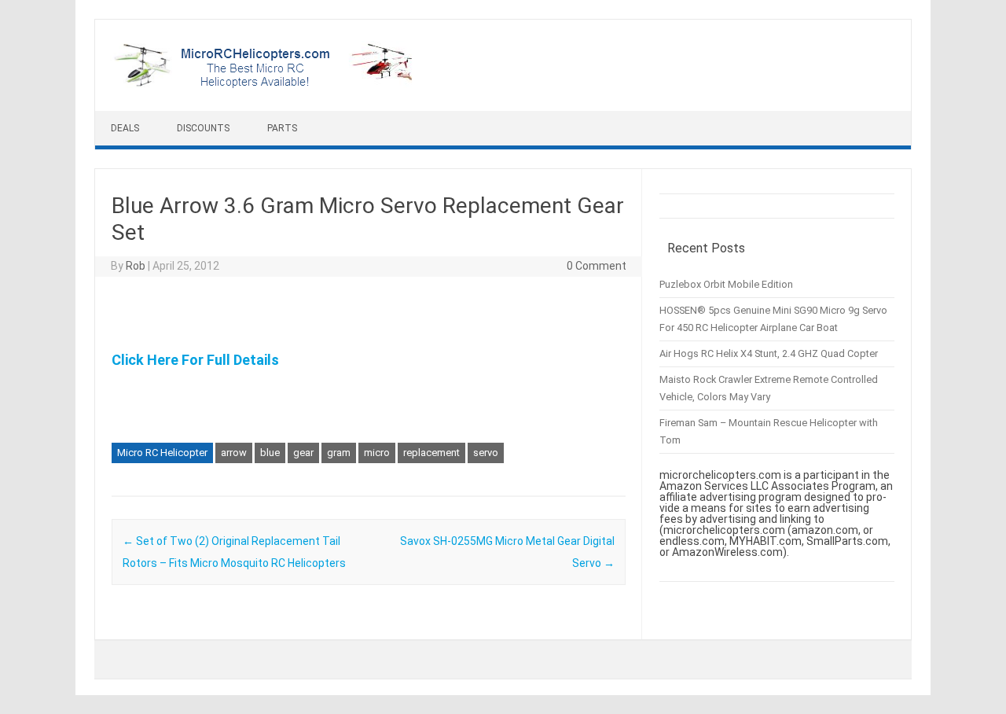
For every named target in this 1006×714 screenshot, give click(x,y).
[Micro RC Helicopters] (264, 84)
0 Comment (596, 265)
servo (485, 452)
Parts (282, 128)
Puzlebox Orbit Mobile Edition (726, 284)
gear (303, 452)
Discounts (203, 128)
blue (270, 452)
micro (377, 452)
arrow (234, 452)
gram (339, 452)
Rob (135, 265)
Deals (125, 128)
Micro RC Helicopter (162, 452)
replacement (431, 452)
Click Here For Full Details (195, 359)
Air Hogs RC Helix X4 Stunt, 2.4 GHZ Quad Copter (768, 353)
